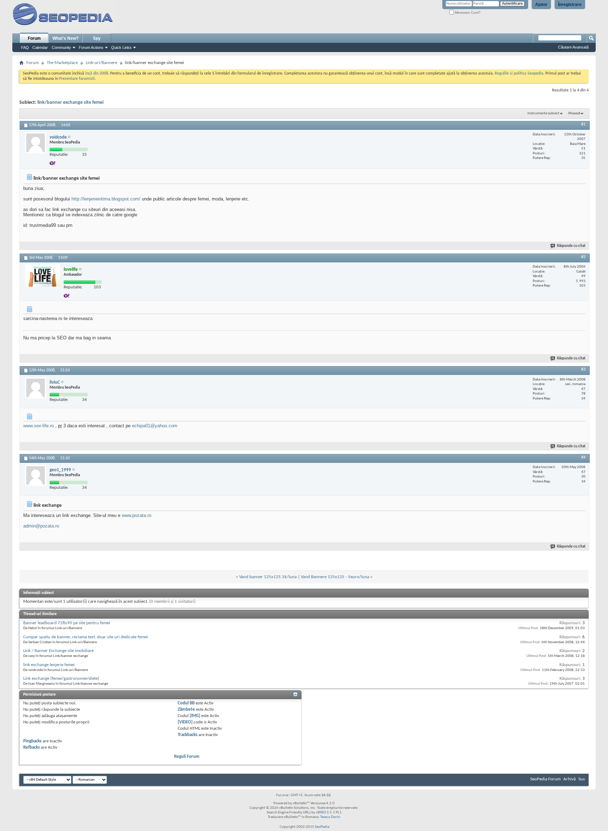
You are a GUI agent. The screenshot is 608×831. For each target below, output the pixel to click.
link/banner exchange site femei (70, 102)
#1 (583, 124)
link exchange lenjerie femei (49, 665)
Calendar (40, 47)
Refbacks (31, 747)
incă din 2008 (96, 73)
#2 (583, 257)
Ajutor (541, 4)
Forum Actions (91, 47)
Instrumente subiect (543, 113)
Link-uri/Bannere (101, 62)
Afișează (574, 113)
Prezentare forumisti (77, 79)
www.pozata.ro (136, 515)
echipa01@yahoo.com (154, 425)
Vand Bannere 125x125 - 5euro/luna (335, 577)
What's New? (65, 38)
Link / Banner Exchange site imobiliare (58, 650)
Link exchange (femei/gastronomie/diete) (61, 678)
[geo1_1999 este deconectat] (35, 475)
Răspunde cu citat (571, 246)
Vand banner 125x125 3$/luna (268, 577)
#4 (583, 457)
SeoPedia (322, 827)
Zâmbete (186, 709)
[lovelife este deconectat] (42, 275)
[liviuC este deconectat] (35, 387)
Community (61, 47)
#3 (583, 369)
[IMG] (195, 716)
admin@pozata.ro (41, 526)
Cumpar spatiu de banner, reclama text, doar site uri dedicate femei (85, 637)
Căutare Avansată (573, 47)
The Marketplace (62, 62)
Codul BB (186, 703)
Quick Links (121, 47)
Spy (97, 38)
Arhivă (569, 779)
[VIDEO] (185, 722)
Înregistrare (570, 4)
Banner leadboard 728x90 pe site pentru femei (66, 623)
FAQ (25, 47)
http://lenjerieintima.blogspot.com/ (105, 199)
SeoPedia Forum (545, 779)
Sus (581, 779)
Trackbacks (187, 735)
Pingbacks (32, 741)
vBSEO (321, 812)
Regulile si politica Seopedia (519, 73)
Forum (34, 38)
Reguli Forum (187, 756)
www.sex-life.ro (38, 425)
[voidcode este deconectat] (35, 142)
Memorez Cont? (467, 12)
